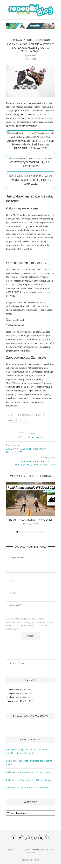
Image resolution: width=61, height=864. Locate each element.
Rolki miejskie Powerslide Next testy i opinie (27, 787)
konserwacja (24, 415)
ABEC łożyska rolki (21, 214)
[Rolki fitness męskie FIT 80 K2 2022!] (30, 499)
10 (44, 532)
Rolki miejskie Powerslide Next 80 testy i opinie (28, 772)
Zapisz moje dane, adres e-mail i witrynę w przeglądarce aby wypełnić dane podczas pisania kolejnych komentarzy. (30, 624)
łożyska (24, 420)
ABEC (10, 415)
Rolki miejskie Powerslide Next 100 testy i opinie (29, 780)
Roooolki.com (33, 849)
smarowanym (13, 350)
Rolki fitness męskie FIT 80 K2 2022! (30, 520)
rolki (38, 415)
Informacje (16, 40)
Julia (35, 55)
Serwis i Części (43, 40)
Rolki (29, 40)
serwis (11, 420)
